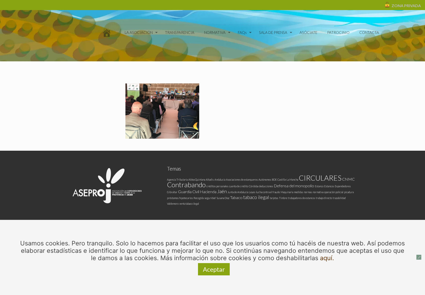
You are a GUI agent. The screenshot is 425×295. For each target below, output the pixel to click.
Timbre (283, 198)
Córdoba (253, 186)
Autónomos (264, 179)
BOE (274, 179)
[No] (418, 257)
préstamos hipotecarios (180, 198)
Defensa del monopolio (294, 185)
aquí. (327, 258)
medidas (298, 192)
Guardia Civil (188, 191)
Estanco (319, 186)
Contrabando (186, 185)
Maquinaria (287, 192)
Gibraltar (172, 192)
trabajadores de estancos (301, 198)
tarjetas (274, 198)
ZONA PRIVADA (406, 5)
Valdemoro (173, 203)
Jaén (222, 191)
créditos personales (217, 186)
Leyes (252, 192)
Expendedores (343, 186)
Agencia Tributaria (177, 179)
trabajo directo (324, 198)
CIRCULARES (320, 178)
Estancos (329, 186)
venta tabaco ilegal (189, 203)
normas (308, 192)
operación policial (333, 192)
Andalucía (219, 179)
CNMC (348, 179)
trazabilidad (339, 198)
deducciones (266, 186)
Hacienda (208, 191)
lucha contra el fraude (268, 192)
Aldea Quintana (196, 179)
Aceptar (214, 269)
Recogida (199, 198)
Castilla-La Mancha (287, 179)
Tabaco (236, 197)
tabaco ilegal (256, 197)
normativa (318, 192)
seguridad (210, 198)
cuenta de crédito (238, 186)
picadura (349, 192)
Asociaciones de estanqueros (242, 179)
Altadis (210, 179)
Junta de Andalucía (238, 192)
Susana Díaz (222, 198)
